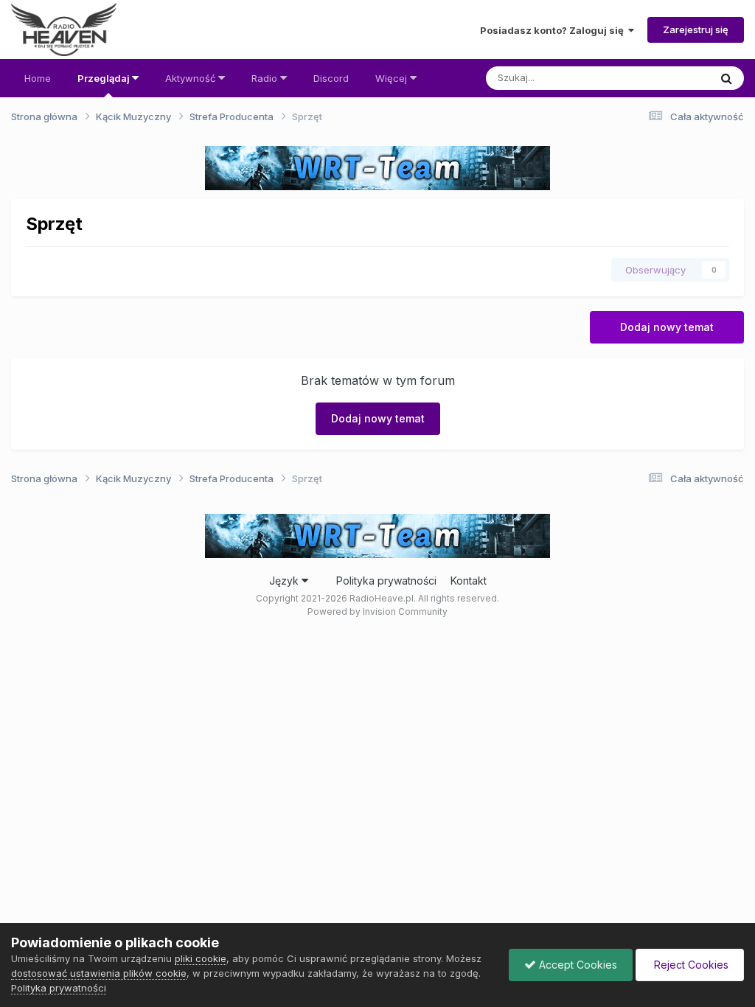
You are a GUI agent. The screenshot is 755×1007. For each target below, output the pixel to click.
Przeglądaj (104, 78)
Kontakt (468, 580)
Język (285, 580)
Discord (331, 78)
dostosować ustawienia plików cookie (99, 973)
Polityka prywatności (386, 580)
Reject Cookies (689, 964)
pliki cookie (200, 958)
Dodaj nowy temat (667, 327)
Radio (265, 78)
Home (37, 78)
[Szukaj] (726, 78)
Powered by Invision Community (377, 611)
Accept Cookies (576, 964)
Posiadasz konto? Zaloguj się (554, 30)
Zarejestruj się (695, 29)
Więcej (391, 78)
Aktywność (191, 78)
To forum (669, 77)
